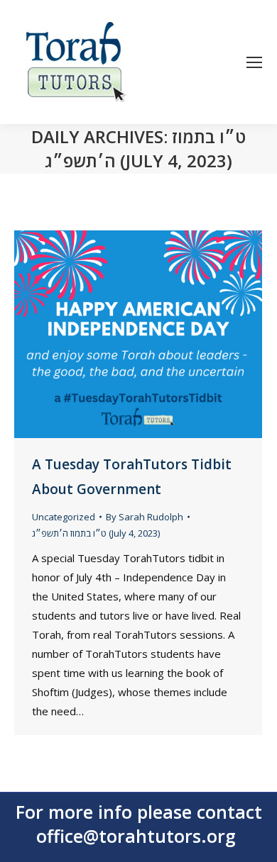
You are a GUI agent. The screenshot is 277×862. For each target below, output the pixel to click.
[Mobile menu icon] (254, 62)
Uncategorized (63, 516)
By (144, 516)
